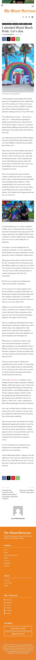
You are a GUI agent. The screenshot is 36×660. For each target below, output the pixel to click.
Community (15, 24)
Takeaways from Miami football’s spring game (26, 491)
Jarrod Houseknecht (9, 34)
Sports (6, 552)
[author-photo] (18, 516)
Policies (6, 585)
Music (21, 24)
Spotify (8, 613)
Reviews (25, 24)
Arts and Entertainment (10, 555)
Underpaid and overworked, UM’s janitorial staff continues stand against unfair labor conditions (10, 494)
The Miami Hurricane (17, 533)
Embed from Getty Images (9, 199)
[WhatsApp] (18, 39)
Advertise (6, 580)
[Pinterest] (13, 39)
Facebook (9, 600)
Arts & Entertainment (12, 21)
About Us (6, 566)
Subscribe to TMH (18, 628)
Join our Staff (8, 583)
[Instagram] (26, 17)
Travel (30, 24)
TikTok (8, 608)
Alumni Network (18, 634)
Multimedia (7, 563)
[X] (29, 17)
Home (3, 21)
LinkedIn (9, 610)
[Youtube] (32, 17)
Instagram (9, 602)
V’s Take (6, 560)
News (5, 550)
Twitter (8, 605)
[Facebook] (23, 17)
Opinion (6, 558)
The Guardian (15, 380)
